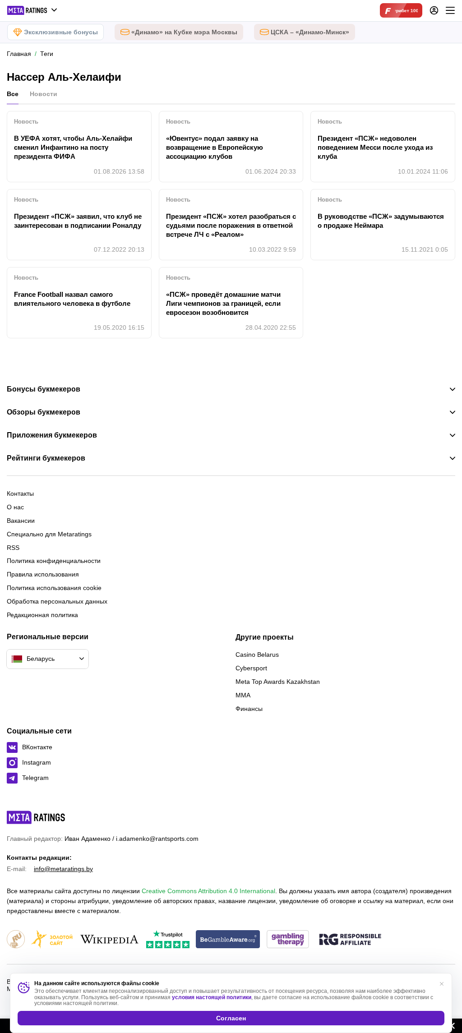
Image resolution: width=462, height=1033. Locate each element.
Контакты (20, 493)
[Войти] (434, 10)
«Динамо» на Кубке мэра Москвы (184, 32)
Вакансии (21, 520)
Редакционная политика (42, 614)
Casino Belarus (257, 654)
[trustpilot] (167, 940)
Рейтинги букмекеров (46, 458)
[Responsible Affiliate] (350, 940)
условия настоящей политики (211, 997)
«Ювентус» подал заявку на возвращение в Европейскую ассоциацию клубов (214, 147)
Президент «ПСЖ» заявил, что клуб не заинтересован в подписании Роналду (78, 220)
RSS (13, 547)
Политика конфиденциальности (54, 560)
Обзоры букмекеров (43, 412)
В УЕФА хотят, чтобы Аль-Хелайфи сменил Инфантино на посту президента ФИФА (73, 147)
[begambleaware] (228, 940)
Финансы (249, 708)
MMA (243, 695)
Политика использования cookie (54, 587)
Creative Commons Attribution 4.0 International (208, 891)
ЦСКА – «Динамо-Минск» (310, 32)
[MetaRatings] (36, 817)
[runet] (16, 940)
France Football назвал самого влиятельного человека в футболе (72, 299)
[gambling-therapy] (288, 940)
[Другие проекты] (32, 10)
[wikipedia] (109, 940)
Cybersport (251, 668)
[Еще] (450, 10)
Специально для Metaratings (49, 534)
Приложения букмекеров (52, 435)
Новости (43, 93)
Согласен (231, 1018)
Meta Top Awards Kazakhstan (278, 681)
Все (12, 93)
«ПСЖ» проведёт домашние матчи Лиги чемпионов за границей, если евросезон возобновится (223, 303)
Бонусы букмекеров (43, 389)
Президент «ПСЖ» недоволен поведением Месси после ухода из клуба (375, 147)
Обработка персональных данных (57, 601)
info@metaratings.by (63, 868)
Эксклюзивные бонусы (61, 32)
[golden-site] (52, 940)
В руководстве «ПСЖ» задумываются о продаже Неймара (381, 220)
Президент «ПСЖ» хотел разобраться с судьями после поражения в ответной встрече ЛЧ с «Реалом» (231, 225)
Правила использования (43, 574)
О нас (15, 507)
